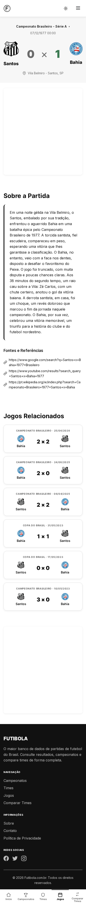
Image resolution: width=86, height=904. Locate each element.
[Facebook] (6, 859)
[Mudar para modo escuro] (65, 8)
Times (8, 788)
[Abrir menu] (78, 8)
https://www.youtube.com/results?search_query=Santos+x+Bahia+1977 (45, 373)
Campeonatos (15, 780)
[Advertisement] (43, 131)
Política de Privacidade (22, 838)
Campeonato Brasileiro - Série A (41, 26)
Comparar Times (18, 803)
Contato (10, 830)
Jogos (9, 795)
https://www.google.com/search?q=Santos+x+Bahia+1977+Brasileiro (45, 362)
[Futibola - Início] (7, 8)
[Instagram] (23, 859)
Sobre (9, 823)
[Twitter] (15, 859)
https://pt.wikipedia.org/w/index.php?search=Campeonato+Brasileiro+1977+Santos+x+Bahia (44, 384)
